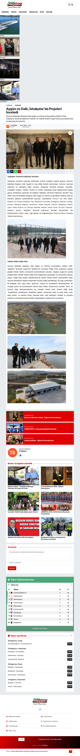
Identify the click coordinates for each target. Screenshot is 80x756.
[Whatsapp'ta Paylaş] (15, 171)
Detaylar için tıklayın (40, 628)
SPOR (42, 12)
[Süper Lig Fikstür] (71, 636)
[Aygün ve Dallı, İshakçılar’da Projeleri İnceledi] (40, 149)
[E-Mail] (20, 455)
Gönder (12, 568)
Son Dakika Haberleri (49, 726)
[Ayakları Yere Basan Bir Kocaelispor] (23, 527)
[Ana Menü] (72, 5)
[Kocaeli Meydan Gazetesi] (14, 4)
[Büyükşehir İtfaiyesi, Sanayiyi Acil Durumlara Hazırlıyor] (56, 527)
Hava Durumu (48, 716)
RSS (22, 739)
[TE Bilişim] (12, 452)
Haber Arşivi (12, 730)
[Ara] (69, 5)
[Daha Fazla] (19, 171)
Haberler (9, 105)
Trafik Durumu (12, 721)
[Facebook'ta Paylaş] (8, 171)
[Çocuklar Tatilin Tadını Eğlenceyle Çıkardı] (23, 501)
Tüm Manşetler (13, 726)
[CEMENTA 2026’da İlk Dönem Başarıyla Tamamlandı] (56, 501)
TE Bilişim (23, 451)
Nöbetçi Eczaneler (14, 716)
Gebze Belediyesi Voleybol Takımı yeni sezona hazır (29, 751)
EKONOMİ (23, 12)
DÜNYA (13, 12)
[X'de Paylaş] (11, 171)
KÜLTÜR (49, 12)
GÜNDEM (5, 12)
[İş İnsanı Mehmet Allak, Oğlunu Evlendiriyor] (56, 476)
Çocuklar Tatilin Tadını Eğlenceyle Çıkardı (23, 512)
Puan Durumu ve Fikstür (50, 721)
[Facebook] (40, 709)
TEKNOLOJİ (33, 12)
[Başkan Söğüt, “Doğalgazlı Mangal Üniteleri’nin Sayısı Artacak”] (23, 476)
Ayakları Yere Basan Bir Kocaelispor (21, 537)
